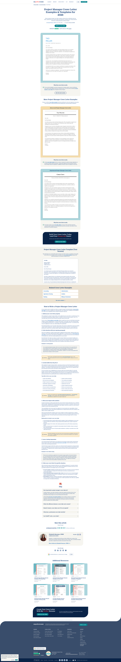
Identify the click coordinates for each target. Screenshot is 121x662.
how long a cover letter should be (55, 496)
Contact (81, 637)
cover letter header (51, 162)
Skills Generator (69, 634)
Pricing (81, 632)
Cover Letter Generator (66, 356)
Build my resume (83, 624)
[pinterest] (63, 550)
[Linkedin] (78, 534)
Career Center (69, 631)
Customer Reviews (83, 642)
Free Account (84, 1)
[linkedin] (58, 550)
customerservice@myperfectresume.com (72, 654)
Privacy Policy (45, 660)
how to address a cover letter (53, 320)
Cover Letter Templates (48, 632)
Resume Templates (36, 634)
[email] (65, 550)
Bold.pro (68, 636)
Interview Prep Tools (70, 637)
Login (78, 1)
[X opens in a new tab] (62, 660)
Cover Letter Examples (42, 4)
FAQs (81, 634)
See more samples (60, 300)
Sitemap (42, 660)
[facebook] (55, 550)
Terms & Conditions (50, 660)
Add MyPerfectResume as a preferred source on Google (40, 648)
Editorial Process (82, 636)
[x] (60, 550)
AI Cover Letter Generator (49, 631)
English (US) (37, 660)
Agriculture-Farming (48, 294)
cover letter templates (68, 255)
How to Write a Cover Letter (49, 636)
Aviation (63, 294)
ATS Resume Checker (37, 632)
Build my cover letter (60, 25)
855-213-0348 (68, 653)
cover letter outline (57, 224)
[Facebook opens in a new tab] (60, 660)
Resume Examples (36, 636)
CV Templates (60, 631)
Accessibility (56, 660)
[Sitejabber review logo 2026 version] (48, 654)
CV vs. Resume (60, 636)
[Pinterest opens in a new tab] (67, 660)
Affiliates (81, 639)
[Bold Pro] (80, 534)
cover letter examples (53, 102)
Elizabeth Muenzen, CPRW (51, 22)
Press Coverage (82, 640)
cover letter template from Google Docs (64, 394)
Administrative (64, 291)
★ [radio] (58, 528)
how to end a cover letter (61, 442)
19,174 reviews (36, 655)
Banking (45, 297)
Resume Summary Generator (71, 632)
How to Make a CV (60, 634)
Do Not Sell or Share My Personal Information (83, 645)
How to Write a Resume (37, 637)
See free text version (60, 93)
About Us (81, 631)
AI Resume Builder (36, 4)
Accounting (46, 291)
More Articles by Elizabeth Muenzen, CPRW (59, 543)
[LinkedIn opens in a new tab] (64, 660)
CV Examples (60, 632)
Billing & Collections (66, 297)
